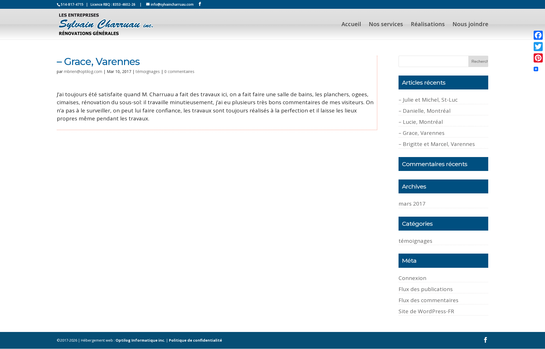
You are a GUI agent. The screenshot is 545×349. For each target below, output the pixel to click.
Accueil (351, 25)
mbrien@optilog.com (83, 71)
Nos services (386, 25)
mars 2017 (412, 203)
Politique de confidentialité (195, 340)
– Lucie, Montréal (421, 122)
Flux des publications (426, 289)
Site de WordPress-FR (426, 311)
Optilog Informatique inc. (140, 340)
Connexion (412, 278)
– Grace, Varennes (422, 133)
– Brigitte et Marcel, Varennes (437, 144)
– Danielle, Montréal (424, 110)
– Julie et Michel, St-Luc (428, 99)
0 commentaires (179, 71)
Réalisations (428, 25)
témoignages (148, 71)
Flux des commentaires (428, 300)
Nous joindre (470, 25)
